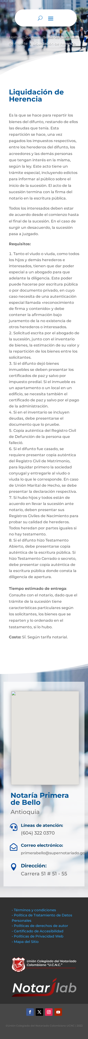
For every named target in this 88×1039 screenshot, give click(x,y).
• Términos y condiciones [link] (34, 910)
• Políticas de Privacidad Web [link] (37, 936)
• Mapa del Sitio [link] (26, 941)
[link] (30, 1012)
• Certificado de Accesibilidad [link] (37, 931)
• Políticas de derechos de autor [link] (40, 925)
